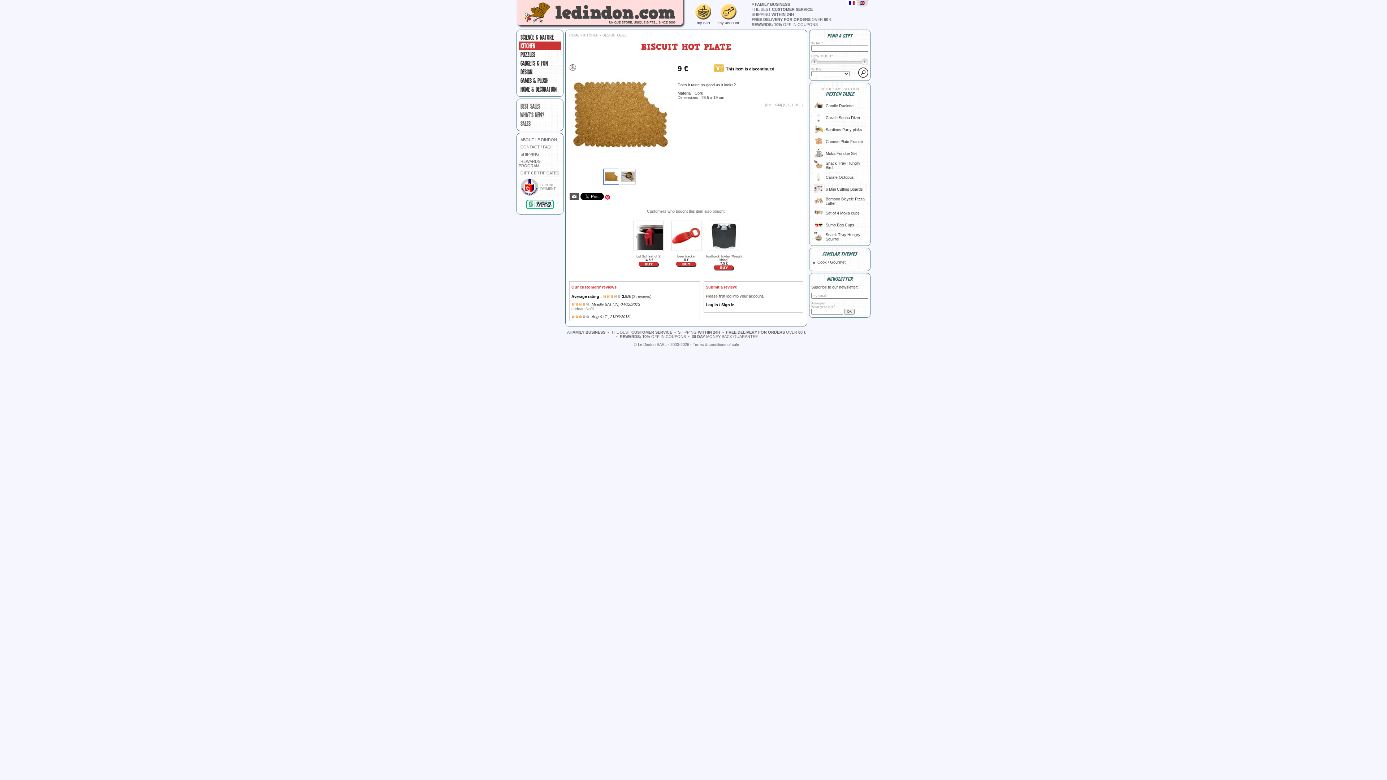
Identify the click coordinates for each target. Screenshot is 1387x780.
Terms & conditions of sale (716, 344)
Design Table (614, 35)
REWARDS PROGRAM (529, 163)
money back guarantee (725, 336)
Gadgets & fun (534, 63)
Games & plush (534, 80)
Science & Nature (537, 37)
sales (525, 123)
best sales (530, 106)
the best (782, 9)
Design (526, 72)
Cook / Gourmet (831, 262)
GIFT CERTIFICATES (539, 173)
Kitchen (527, 46)
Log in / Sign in (720, 305)
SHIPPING (529, 154)
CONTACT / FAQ (535, 147)
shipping (773, 14)
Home (574, 35)
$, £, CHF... (793, 105)
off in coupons (785, 24)
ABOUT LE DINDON (538, 140)
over (791, 19)
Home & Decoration (538, 89)
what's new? (532, 114)
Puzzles (527, 54)
